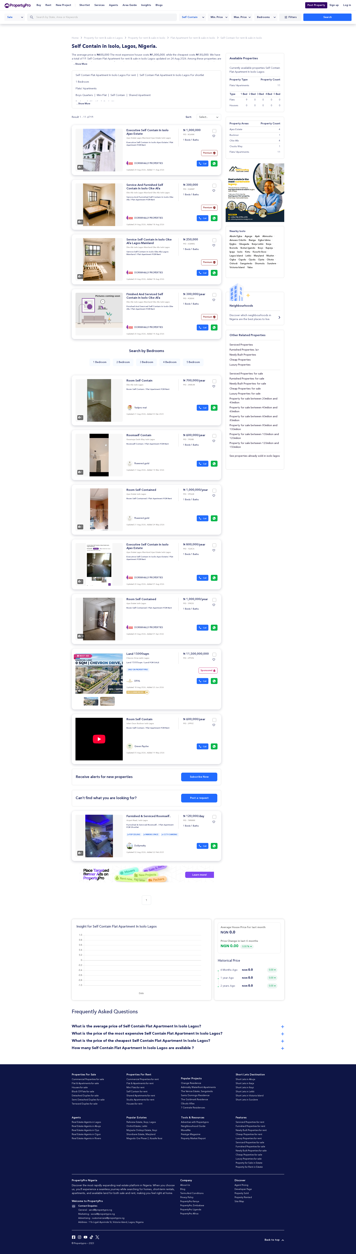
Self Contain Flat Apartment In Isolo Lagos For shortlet (172, 75)
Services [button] (99, 5)
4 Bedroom (170, 362)
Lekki (248, 256)
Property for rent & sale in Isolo (146, 38)
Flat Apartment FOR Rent (143, 200)
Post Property (316, 5)
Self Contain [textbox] (189, 17)
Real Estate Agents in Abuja (86, 1126)
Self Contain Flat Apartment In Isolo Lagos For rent (106, 75)
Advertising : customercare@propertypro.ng (101, 1218)
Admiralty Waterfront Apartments (198, 1087)
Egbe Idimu (264, 240)
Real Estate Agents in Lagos (86, 1122)
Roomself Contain (138, 435)
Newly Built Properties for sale (248, 383)
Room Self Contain (139, 380)
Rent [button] (48, 5)
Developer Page (243, 1189)
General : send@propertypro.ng (95, 1210)
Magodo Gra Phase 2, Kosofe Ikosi (144, 1138)
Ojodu (252, 259)
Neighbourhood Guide (193, 1126)
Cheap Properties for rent (249, 1134)
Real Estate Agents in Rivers (86, 1138)
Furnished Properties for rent (250, 1126)
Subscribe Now (199, 777)
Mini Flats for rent (135, 1088)
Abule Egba (236, 236)
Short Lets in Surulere (247, 1100)
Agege (248, 236)
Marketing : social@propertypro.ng (96, 1214)
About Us (185, 1185)
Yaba (250, 267)
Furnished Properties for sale (247, 378)
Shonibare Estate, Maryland (140, 1134)
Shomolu (260, 263)
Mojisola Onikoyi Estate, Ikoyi (141, 1130)
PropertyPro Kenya (189, 1201)
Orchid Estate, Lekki (136, 1126)
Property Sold (242, 1193)
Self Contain (118, 95)
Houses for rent (134, 1104)
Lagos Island (236, 256)
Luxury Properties (240, 365)
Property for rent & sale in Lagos (103, 38)
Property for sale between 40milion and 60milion (253, 409)
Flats (232, 100)
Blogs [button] (159, 5)
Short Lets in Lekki (245, 1092)
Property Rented (243, 1197)
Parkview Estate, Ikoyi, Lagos (141, 1122)
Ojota (261, 259)
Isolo (240, 252)
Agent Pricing (241, 1185)
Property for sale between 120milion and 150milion (254, 445)
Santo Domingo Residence (195, 1095)
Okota (270, 259)
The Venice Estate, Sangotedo (197, 1091)
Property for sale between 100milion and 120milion (254, 436)
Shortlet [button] (84, 5)
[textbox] (218, 17)
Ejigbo (233, 244)
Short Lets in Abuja (245, 1079)
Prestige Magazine (190, 1134)
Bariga (252, 240)
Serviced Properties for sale (246, 373)
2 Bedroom (123, 362)
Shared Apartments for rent (140, 1096)
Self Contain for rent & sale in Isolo (241, 38)
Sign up (334, 5)
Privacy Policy (186, 1197)
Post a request (199, 798)
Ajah (257, 236)
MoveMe (186, 1130)
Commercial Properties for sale (88, 1079)
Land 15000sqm (137, 654)
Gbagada (244, 244)
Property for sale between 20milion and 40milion (253, 400)
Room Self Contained (141, 490)
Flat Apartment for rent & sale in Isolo (193, 38)
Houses (234, 105)
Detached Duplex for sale (85, 1096)
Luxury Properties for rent (249, 1138)
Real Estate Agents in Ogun (86, 1134)
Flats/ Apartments (86, 88)
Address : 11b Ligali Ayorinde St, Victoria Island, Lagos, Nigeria (111, 1222)
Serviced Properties (241, 345)
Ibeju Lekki (257, 244)
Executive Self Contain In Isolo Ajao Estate (147, 143)
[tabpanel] (99, 150)
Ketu (247, 252)
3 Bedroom (146, 362)
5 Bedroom (193, 362)
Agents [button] (113, 5)
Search (327, 17)
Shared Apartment (140, 95)
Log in (347, 5)
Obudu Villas (187, 1104)
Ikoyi (260, 248)
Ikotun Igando (247, 248)
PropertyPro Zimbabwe (192, 1206)
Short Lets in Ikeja (245, 1083)
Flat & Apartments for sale (85, 1083)
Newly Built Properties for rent (251, 1130)
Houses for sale (80, 1088)
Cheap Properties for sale (245, 388)
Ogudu (242, 259)
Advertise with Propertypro (195, 1122)
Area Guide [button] (130, 5)
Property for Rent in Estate (249, 1167)
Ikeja (268, 244)
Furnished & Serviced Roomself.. (148, 816)
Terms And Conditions (191, 1193)
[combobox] (14, 17)
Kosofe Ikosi (259, 252)
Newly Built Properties (243, 355)
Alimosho (267, 236)
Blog (182, 1189)
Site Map (239, 1201)
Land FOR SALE (151, 663)
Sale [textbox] (9, 17)
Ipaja (232, 252)
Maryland (259, 256)
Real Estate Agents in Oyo (85, 1130)
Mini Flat (102, 95)
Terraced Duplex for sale (85, 1104)
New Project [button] (63, 5)
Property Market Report (193, 1138)
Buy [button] (39, 5)
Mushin (270, 256)
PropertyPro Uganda (190, 1210)
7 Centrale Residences (193, 1108)
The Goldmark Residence (194, 1100)
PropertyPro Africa (189, 1214)
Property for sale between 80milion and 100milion (253, 427)
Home (75, 38)
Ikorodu (234, 248)
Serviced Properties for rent (250, 1122)
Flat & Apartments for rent (140, 1083)
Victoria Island (237, 267)
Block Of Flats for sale (83, 1092)
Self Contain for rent (136, 1092)
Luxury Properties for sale (245, 393)
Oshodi (234, 263)
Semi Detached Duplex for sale (88, 1100)
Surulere (271, 263)
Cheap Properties (240, 360)
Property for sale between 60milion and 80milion (253, 418)
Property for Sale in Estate (249, 1163)
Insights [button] (146, 5)
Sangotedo (246, 263)
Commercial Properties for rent (142, 1079)
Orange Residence (191, 1083)
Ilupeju (269, 248)
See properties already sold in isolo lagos (255, 456)
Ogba (233, 259)
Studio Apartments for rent (140, 1100)
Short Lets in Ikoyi (245, 1088)
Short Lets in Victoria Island (249, 1096)
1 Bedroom (82, 82)
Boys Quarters (84, 95)
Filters (293, 17)
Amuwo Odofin (238, 240)
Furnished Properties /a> (244, 350)
